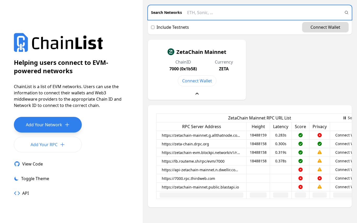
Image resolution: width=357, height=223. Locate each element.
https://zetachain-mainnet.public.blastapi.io (200, 187)
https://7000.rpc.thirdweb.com (188, 178)
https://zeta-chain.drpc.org (185, 143)
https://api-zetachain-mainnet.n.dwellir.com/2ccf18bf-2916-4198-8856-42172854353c (202, 169)
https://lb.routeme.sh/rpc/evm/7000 (193, 161)
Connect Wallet (325, 27)
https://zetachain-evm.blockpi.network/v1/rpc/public (202, 152)
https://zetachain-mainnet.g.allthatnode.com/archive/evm (202, 135)
